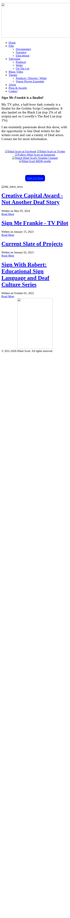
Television (14, 58)
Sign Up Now (35, 178)
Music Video (16, 71)
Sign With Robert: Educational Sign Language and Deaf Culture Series (25, 274)
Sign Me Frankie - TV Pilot (34, 223)
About (12, 84)
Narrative (21, 52)
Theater (13, 74)
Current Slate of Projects (32, 243)
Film (11, 45)
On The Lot (22, 68)
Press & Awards (18, 87)
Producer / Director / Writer (31, 78)
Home (12, 42)
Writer (19, 65)
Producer (21, 62)
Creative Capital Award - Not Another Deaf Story (32, 198)
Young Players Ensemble (30, 81)
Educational (22, 55)
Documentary (23, 49)
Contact (13, 91)
